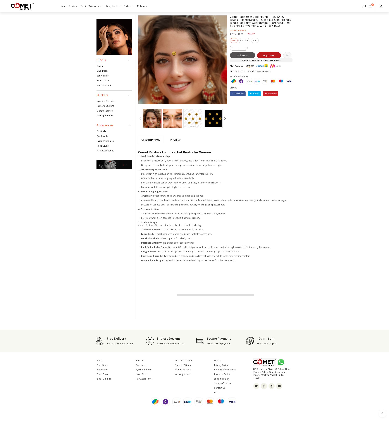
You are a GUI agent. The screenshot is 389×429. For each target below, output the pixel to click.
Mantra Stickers (104, 110)
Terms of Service (222, 383)
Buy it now (269, 55)
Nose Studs (102, 145)
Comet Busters (263, 71)
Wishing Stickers (104, 115)
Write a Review (238, 30)
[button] (364, 6)
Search (217, 360)
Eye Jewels (102, 135)
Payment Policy (222, 374)
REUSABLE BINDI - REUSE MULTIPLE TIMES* (261, 60)
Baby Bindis (102, 75)
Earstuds (101, 131)
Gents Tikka (102, 80)
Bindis (99, 65)
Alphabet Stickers (105, 100)
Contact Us (219, 387)
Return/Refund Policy (225, 369)
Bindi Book (101, 70)
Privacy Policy (221, 365)
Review (175, 140)
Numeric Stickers (105, 105)
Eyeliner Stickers (105, 140)
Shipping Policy (221, 378)
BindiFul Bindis (103, 85)
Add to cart (242, 55)
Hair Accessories (105, 150)
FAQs (217, 392)
